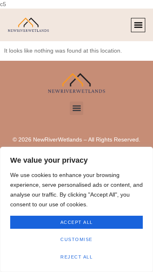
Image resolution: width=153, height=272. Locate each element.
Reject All (76, 256)
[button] (138, 25)
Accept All (76, 222)
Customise (76, 239)
